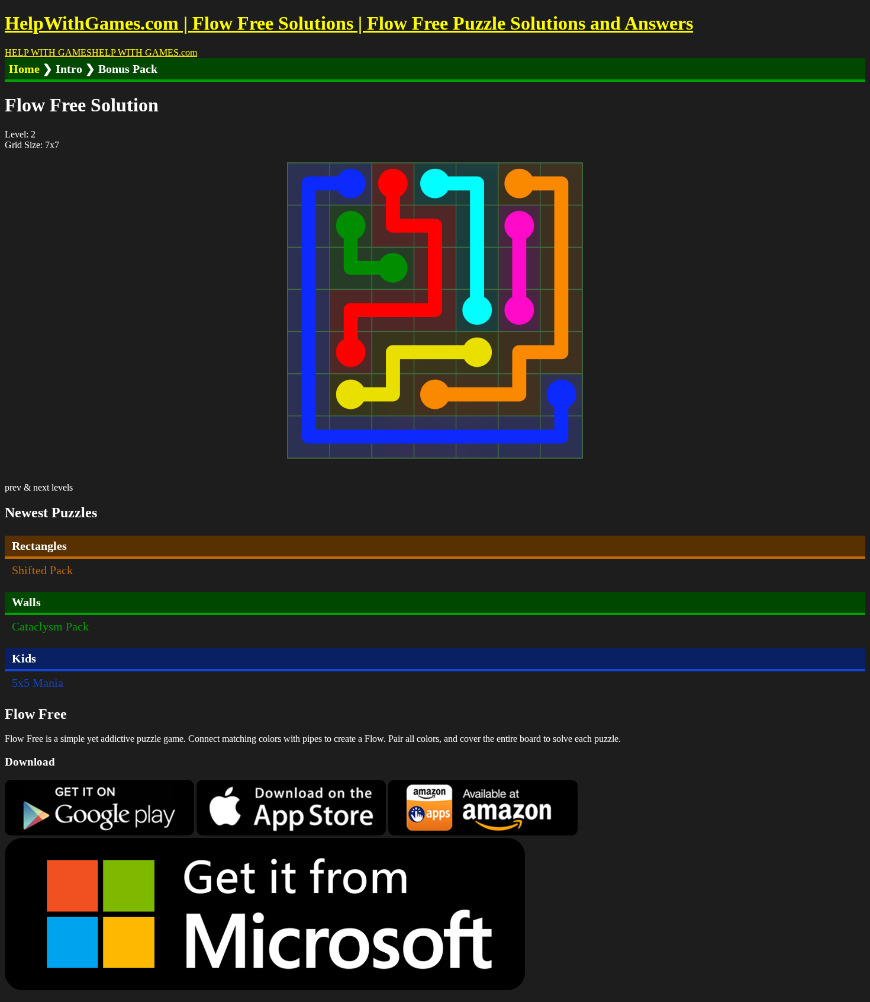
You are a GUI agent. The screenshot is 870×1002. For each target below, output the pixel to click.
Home (24, 68)
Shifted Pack (42, 570)
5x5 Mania (37, 682)
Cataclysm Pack (50, 626)
